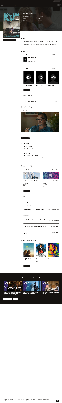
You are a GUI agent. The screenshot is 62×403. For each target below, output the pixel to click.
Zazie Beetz (51, 85)
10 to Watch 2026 (44, 1)
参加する (54, 5)
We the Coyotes (27, 258)
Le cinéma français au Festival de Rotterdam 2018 (30, 181)
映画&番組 (7, 5)
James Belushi (39, 85)
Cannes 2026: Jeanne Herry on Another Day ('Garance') (29, 293)
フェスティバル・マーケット (22, 5)
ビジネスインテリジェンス (40, 5)
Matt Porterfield (40, 16)
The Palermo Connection (39, 259)
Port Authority (51, 258)
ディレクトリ (31, 5)
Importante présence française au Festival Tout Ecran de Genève (50, 182)
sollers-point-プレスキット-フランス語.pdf (33, 209)
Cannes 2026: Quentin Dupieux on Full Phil (49, 293)
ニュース (13, 5)
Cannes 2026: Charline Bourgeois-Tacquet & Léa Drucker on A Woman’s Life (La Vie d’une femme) (12, 293)
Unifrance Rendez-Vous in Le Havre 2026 (32, 1)
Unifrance (49, 5)
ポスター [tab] (27, 110)
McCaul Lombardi (27, 85)
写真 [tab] (23, 110)
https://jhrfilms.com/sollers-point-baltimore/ (34, 226)
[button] (56, 115)
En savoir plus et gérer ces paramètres (10, 402)
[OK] (57, 400)
